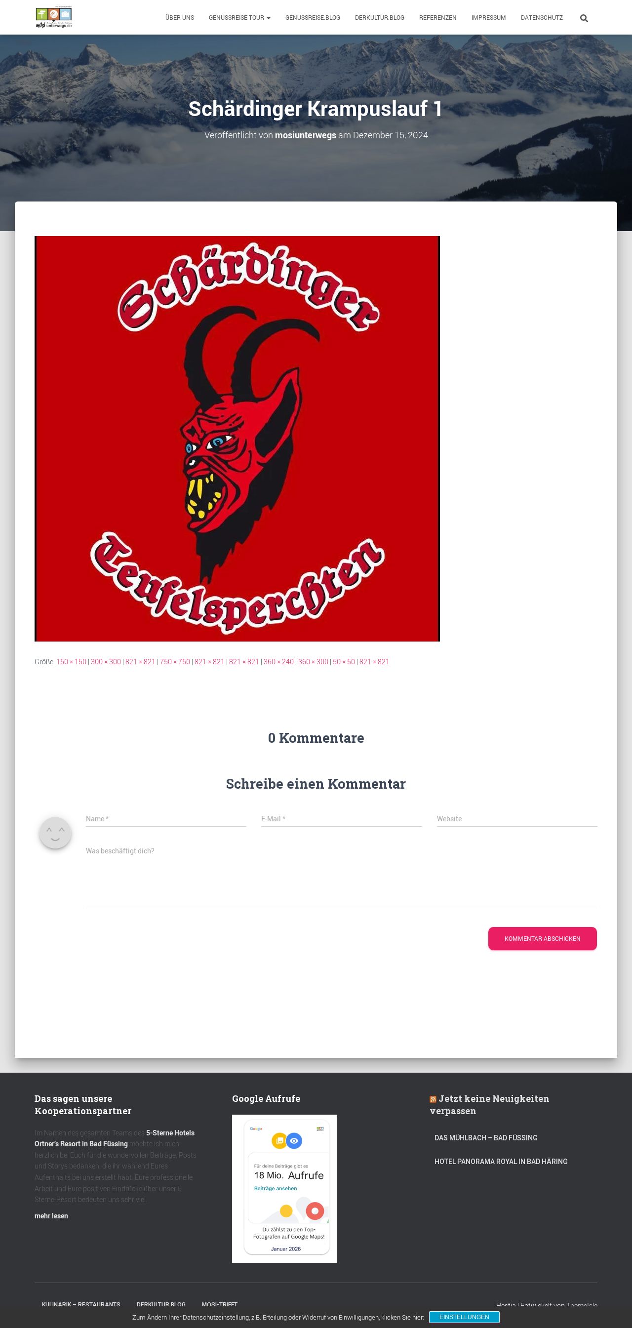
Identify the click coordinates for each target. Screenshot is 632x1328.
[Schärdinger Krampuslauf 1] (237, 438)
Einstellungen (464, 1317)
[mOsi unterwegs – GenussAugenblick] (53, 17)
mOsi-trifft (219, 1304)
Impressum (489, 17)
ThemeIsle (581, 1305)
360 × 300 (313, 661)
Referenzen (438, 17)
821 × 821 (140, 661)
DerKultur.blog (379, 17)
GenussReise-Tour (237, 17)
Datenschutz (542, 17)
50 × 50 (344, 661)
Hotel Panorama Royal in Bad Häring (501, 1162)
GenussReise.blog (312, 17)
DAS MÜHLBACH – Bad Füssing (486, 1138)
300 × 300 (106, 661)
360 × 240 (279, 661)
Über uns (179, 17)
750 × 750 (175, 661)
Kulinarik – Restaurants (81, 1304)
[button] (268, 17)
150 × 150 (71, 661)
